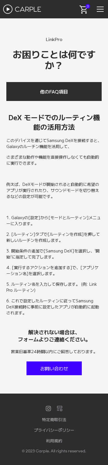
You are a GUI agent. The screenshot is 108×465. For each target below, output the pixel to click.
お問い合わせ (54, 368)
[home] (22, 9)
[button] (99, 9)
